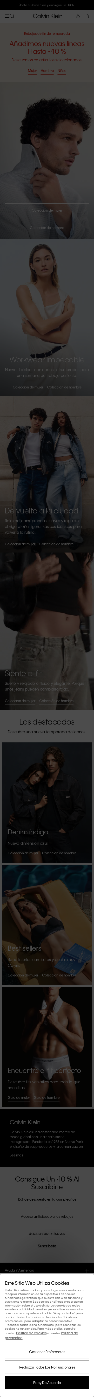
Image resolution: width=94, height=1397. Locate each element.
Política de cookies (31, 1333)
